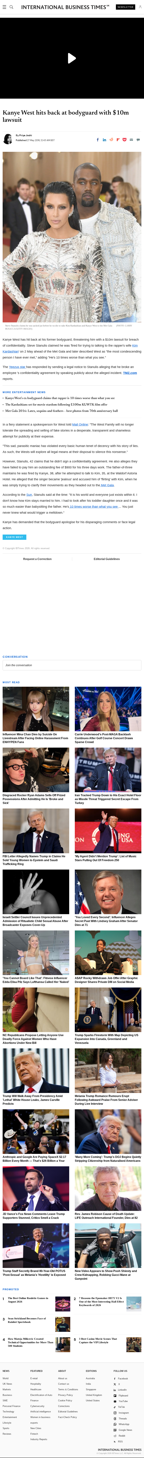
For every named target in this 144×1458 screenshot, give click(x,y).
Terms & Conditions (68, 1389)
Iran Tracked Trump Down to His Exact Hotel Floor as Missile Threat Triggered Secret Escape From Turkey (108, 799)
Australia (90, 1378)
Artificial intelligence (40, 1411)
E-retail (34, 1378)
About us (62, 1378)
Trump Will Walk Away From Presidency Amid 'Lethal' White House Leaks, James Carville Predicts (33, 1100)
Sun (29, 494)
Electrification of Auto (41, 1395)
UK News (7, 1384)
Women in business (40, 1417)
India (88, 1384)
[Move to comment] (138, 140)
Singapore (91, 1389)
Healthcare (35, 1389)
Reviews (7, 1434)
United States (93, 1400)
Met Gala (107, 485)
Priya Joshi (25, 135)
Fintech (34, 1434)
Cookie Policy (65, 1400)
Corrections (64, 1406)
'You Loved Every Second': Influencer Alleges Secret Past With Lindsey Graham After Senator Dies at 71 (106, 921)
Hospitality (35, 1384)
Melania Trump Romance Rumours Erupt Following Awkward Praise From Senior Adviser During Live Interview (106, 1100)
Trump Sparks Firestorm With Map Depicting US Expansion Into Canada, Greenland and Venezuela (106, 1039)
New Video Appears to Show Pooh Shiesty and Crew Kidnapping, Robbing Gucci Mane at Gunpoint (106, 1275)
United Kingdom (94, 1395)
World (5, 1378)
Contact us (63, 1384)
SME (5, 1400)
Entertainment (10, 1417)
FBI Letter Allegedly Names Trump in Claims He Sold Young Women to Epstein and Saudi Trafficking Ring (34, 860)
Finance (34, 1400)
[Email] (131, 140)
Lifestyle (7, 1422)
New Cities (35, 1428)
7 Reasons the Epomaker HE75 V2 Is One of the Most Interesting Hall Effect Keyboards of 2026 (101, 1302)
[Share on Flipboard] (118, 140)
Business (7, 1395)
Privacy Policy (65, 1395)
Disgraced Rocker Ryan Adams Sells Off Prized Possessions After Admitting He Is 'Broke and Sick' (34, 799)
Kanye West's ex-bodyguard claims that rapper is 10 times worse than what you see (60, 398)
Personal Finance (11, 1406)
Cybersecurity (37, 1406)
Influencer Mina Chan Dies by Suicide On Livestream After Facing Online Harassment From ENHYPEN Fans (35, 738)
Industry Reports (38, 1439)
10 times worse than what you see (94, 506)
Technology (8, 1411)
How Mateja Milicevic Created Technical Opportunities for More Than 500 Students (30, 1342)
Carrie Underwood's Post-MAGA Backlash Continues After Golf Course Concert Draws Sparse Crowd (104, 738)
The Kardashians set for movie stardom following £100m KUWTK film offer (56, 404)
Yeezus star (17, 367)
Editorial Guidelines (107, 559)
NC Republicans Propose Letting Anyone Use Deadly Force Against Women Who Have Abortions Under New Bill (33, 1039)
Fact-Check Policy (67, 1417)
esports (34, 1422)
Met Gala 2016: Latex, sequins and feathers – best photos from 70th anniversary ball (61, 411)
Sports (6, 1428)
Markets (7, 1389)
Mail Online (80, 424)
